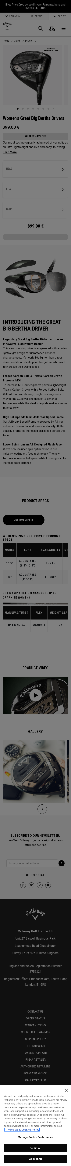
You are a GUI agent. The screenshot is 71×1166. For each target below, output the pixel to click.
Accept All (35, 1158)
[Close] (66, 1090)
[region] (35, 1125)
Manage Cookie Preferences (35, 1137)
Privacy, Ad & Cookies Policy (22, 1129)
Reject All (35, 1148)
